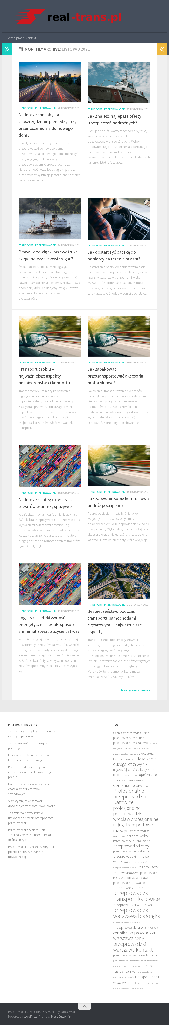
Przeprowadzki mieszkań (124, 867)
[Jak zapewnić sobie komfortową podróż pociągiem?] (119, 465)
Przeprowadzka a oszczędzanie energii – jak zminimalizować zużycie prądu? (31, 772)
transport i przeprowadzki (37, 108)
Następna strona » (135, 690)
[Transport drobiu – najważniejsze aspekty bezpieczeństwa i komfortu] (50, 336)
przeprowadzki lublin (138, 862)
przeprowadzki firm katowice (131, 851)
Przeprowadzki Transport (132, 887)
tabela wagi (141, 960)
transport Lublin (145, 972)
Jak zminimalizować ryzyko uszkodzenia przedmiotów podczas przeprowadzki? (30, 818)
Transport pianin (142, 983)
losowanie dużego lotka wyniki (134, 761)
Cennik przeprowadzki (127, 733)
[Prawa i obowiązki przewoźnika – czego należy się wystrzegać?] (50, 218)
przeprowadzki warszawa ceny (134, 935)
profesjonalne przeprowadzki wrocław (128, 813)
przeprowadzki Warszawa (132, 904)
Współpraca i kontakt (22, 38)
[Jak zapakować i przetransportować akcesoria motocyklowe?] (119, 336)
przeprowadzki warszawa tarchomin (136, 955)
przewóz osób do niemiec (124, 960)
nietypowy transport (129, 775)
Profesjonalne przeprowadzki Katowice (129, 796)
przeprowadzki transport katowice (136, 896)
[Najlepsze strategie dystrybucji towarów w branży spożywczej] (50, 466)
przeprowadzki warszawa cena (126, 922)
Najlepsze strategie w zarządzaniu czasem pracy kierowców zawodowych (29, 789)
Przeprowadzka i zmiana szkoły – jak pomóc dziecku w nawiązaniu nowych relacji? (31, 852)
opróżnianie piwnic (130, 785)
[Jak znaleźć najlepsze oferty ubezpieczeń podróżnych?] (119, 82)
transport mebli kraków (123, 977)
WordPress (30, 1016)
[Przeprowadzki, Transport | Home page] (65, 16)
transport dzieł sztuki (131, 966)
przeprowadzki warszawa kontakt (133, 946)
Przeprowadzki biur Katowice (131, 841)
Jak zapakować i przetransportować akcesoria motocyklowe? (115, 376)
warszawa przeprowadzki (132, 988)
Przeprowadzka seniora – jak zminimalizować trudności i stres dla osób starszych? (30, 835)
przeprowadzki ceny (131, 846)
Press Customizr (61, 1016)
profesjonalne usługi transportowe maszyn (135, 824)
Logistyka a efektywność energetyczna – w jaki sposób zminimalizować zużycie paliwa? (49, 624)
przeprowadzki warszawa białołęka (136, 913)
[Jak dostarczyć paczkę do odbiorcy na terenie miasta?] (119, 219)
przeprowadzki (138, 835)
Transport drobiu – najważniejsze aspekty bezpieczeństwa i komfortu (44, 376)
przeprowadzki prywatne (129, 883)
